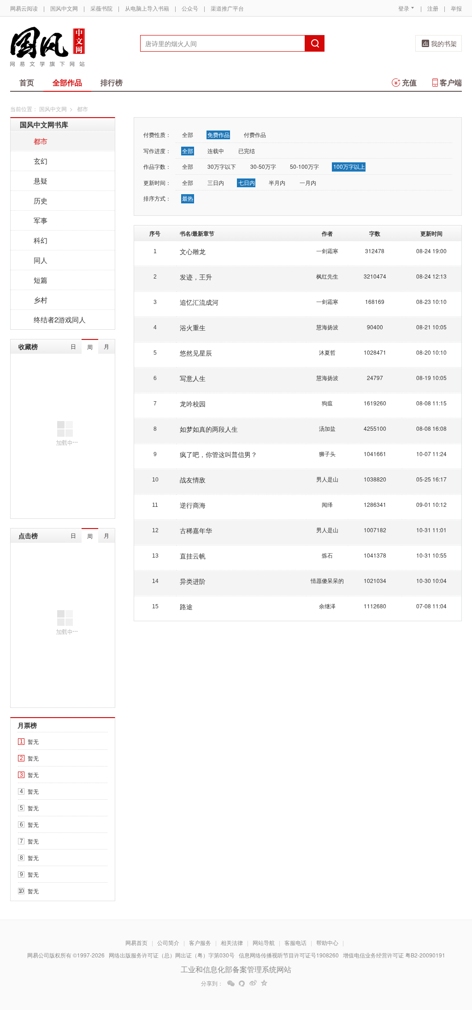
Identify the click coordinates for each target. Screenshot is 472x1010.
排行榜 (111, 82)
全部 (187, 134)
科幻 (40, 240)
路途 (186, 606)
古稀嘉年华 (196, 530)
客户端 (451, 82)
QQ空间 (264, 983)
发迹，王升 (196, 276)
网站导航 (264, 942)
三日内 (215, 182)
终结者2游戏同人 (60, 319)
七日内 (246, 182)
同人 (40, 260)
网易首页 (136, 942)
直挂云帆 (193, 555)
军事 (40, 220)
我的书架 (444, 43)
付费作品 (255, 134)
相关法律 (232, 942)
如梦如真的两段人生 (209, 429)
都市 (40, 141)
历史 (40, 200)
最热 (187, 198)
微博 (253, 983)
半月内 (277, 182)
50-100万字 (304, 166)
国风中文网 (64, 8)
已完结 (246, 150)
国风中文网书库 (44, 124)
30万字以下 (221, 166)
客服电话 (295, 942)
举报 (456, 8)
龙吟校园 (193, 403)
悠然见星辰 (196, 352)
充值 (409, 82)
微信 (231, 983)
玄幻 (40, 161)
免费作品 (218, 134)
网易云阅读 (24, 8)
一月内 (308, 182)
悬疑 (40, 180)
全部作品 (67, 82)
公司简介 (168, 942)
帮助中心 (327, 942)
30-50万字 (263, 166)
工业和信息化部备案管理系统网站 (236, 969)
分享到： (212, 983)
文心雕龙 (193, 251)
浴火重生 (193, 327)
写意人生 (193, 378)
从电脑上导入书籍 (147, 8)
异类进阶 (193, 581)
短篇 (40, 280)
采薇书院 (101, 8)
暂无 (33, 741)
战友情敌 (193, 479)
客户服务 (200, 942)
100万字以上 (349, 166)
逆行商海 (193, 505)
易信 (242, 983)
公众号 (190, 8)
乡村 (40, 299)
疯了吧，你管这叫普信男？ (218, 454)
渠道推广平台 (227, 8)
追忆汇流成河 (199, 302)
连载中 (215, 150)
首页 (26, 82)
